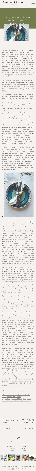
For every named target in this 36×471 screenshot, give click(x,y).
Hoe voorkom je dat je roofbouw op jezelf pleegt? (27, 421)
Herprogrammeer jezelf (10, 421)
